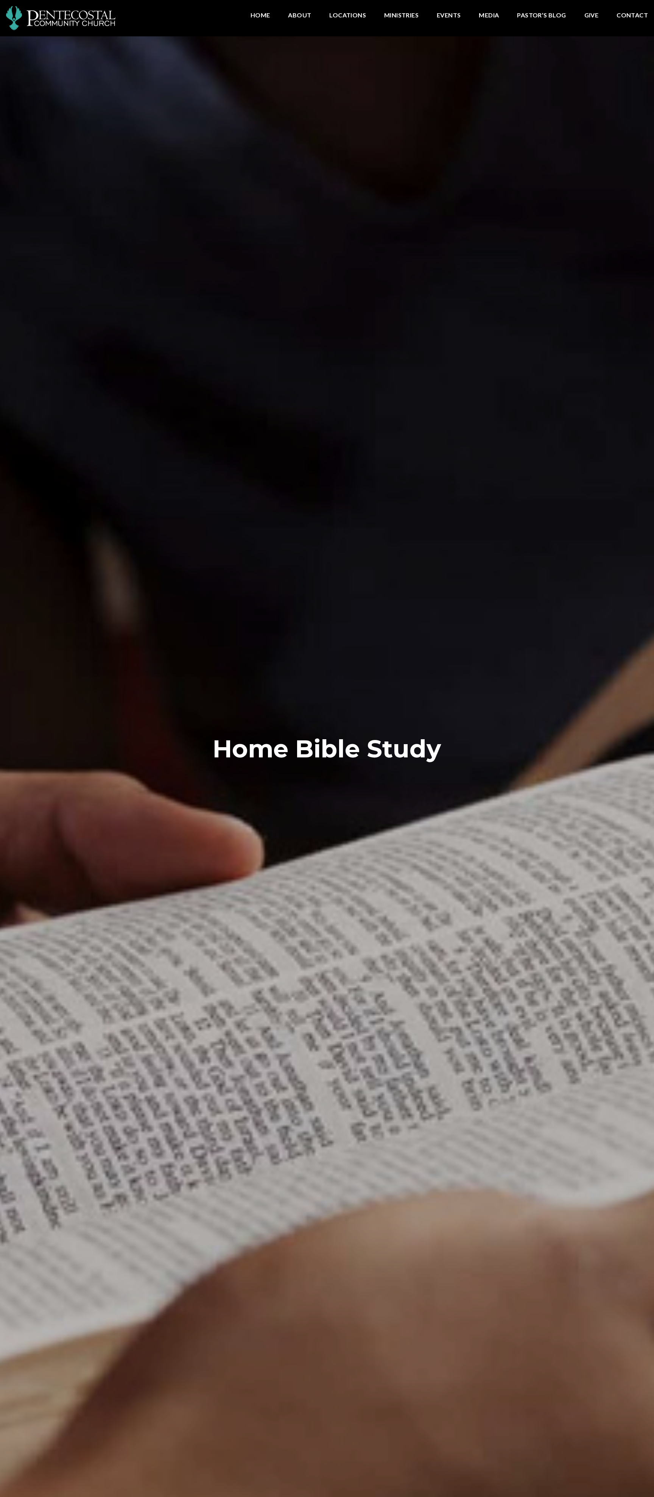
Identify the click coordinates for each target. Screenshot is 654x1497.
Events (449, 15)
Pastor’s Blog (541, 15)
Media (489, 15)
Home (260, 15)
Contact (632, 15)
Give (591, 15)
